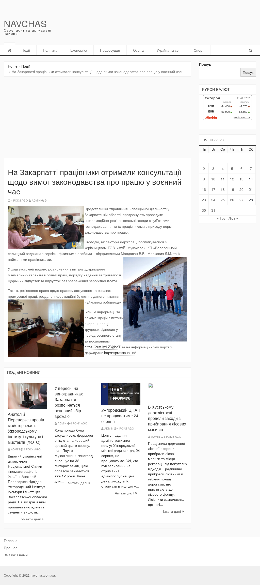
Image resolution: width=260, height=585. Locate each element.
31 (213, 210)
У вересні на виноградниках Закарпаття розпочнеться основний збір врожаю (69, 402)
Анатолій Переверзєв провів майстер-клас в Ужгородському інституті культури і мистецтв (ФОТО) (26, 428)
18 (223, 189)
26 (232, 199)
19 (232, 189)
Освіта (138, 50)
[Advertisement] (97, 117)
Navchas (25, 23)
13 (241, 178)
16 (204, 189)
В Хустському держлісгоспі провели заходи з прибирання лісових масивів (167, 418)
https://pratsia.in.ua (119, 352)
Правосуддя (110, 50)
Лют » (233, 218)
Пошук (205, 64)
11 (223, 178)
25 (223, 199)
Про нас (10, 547)
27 (241, 199)
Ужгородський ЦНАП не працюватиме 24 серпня (120, 415)
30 (204, 210)
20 (241, 189)
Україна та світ (169, 50)
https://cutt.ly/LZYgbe (101, 346)
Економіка (78, 50)
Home (13, 66)
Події (26, 50)
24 (213, 199)
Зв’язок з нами (16, 554)
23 (204, 199)
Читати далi (31, 518)
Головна (11, 540)
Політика (50, 50)
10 (213, 178)
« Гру (221, 218)
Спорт (199, 50)
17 (213, 189)
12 (232, 178)
